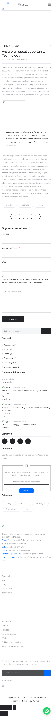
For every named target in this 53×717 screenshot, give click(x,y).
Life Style (40, 503)
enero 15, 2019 (11, 46)
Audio (5, 60)
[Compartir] (6, 707)
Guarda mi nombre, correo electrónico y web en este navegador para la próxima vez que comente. (25, 281)
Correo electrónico (11, 248)
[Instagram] (28, 441)
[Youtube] (20, 441)
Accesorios (9, 345)
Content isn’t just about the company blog (31, 407)
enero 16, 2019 (19, 387)
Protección (8, 358)
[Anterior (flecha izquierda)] (2, 713)
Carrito (5, 626)
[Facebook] (13, 216)
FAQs (4, 638)
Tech (40, 205)
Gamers (25, 205)
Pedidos (5, 630)
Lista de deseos (9, 634)
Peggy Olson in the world (24, 425)
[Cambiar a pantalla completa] (10, 707)
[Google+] (38, 216)
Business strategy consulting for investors (31, 390)
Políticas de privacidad (12, 642)
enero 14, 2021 (8, 379)
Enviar (25, 490)
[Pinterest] (29, 216)
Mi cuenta (6, 621)
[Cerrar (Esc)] (2, 707)
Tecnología (23, 60)
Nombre (6, 234)
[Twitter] (21, 216)
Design (9, 205)
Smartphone (11, 509)
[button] (47, 711)
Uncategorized (10, 367)
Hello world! (7, 382)
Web (4, 262)
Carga (12, 60)
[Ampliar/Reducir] (14, 707)
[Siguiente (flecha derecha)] (6, 713)
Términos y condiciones (12, 646)
